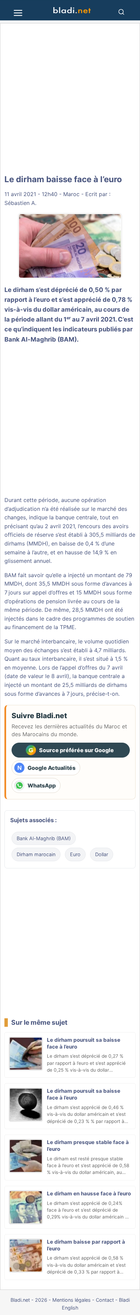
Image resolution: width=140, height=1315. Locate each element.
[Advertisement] (70, 99)
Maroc (71, 194)
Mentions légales (71, 1300)
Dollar (101, 854)
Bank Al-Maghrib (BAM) (40, 339)
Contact (105, 1300)
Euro (75, 854)
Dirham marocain (36, 854)
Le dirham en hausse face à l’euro (89, 1193)
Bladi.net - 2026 (29, 1300)
